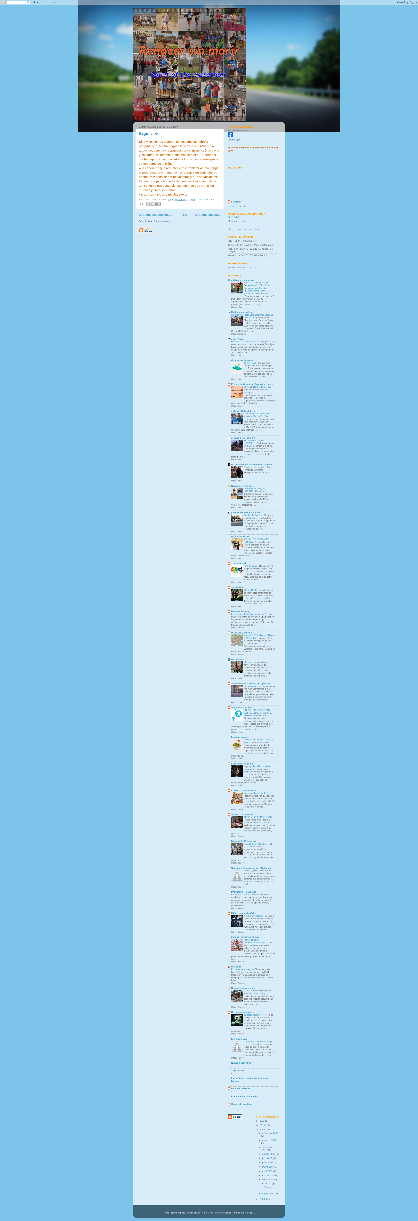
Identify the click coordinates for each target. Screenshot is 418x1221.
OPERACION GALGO (254, 1041)
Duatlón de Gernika (253, 515)
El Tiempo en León (237, 221)
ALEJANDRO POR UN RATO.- (259, 817)
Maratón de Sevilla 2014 (255, 844)
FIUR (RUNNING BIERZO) (245, 937)
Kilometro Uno (239, 1039)
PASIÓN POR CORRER (243, 892)
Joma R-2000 (250, 363)
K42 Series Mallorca (254, 916)
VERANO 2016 (251, 590)
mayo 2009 (268, 1167)
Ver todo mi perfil (236, 206)
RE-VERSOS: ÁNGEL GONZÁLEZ (254, 441)
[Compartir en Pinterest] (159, 204)
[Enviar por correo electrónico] (147, 204)
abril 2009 (267, 1171)
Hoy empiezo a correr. (243, 1012)
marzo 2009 (268, 1175)
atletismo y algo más (242, 280)
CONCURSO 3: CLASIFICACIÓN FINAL (255, 941)
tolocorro (236, 967)
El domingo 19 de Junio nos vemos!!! (249, 614)
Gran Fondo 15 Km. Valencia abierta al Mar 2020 (257, 415)
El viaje (247, 662)
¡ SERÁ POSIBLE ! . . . (243, 411)
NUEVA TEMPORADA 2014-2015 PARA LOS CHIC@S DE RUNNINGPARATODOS (258, 713)
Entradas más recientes (155, 214)
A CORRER (237, 587)
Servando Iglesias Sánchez (238, 130)
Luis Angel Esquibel (242, 764)
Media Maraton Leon (242, 312)
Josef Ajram (237, 339)
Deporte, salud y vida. (243, 988)
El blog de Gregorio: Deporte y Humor (252, 384)
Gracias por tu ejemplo (255, 467)
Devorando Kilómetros (243, 841)
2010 (262, 1125)
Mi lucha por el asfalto (243, 913)
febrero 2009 (269, 1179)
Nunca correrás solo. (242, 486)
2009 (262, 1129)
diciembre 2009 (270, 1133)
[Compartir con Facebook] (156, 204)
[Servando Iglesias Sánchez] (230, 136)
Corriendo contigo (241, 1104)
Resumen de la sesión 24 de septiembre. (251, 341)
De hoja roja (238, 659)
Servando (236, 202)
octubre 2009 (269, 1140)
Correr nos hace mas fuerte (257, 793)
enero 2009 (268, 1193)
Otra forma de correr (242, 360)
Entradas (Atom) (161, 221)
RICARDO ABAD (240, 536)
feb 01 (268, 1183)
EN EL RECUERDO (241, 894)
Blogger (250, 1213)
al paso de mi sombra (243, 438)
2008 (262, 1199)
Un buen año (250, 686)
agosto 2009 (269, 1154)
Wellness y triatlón (241, 633)
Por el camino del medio (244, 1096)
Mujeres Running (240, 611)
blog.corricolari (239, 737)
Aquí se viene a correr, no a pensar (250, 683)
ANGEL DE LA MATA (242, 814)
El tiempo (234, 217)
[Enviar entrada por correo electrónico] (141, 204)
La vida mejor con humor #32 (258, 387)
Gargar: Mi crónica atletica (246, 512)
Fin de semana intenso (242, 969)
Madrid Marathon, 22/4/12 (241, 267)
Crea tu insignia (234, 140)
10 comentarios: (206, 199)
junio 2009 (268, 1162)
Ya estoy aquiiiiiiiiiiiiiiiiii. (255, 1015)
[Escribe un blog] (150, 204)
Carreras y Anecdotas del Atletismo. (251, 868)
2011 (262, 1121)
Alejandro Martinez (241, 707)
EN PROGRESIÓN (240, 1088)
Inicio (183, 214)
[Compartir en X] (153, 204)
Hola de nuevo (251, 566)
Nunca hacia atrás (241, 1063)
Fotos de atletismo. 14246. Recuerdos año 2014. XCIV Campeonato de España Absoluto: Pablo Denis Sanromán (257, 288)
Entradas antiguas (207, 214)
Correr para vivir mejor (243, 790)
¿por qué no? (238, 563)
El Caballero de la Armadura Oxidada (251, 464)
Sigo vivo (149, 134)
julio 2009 (267, 1158)
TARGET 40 (237, 1070)
